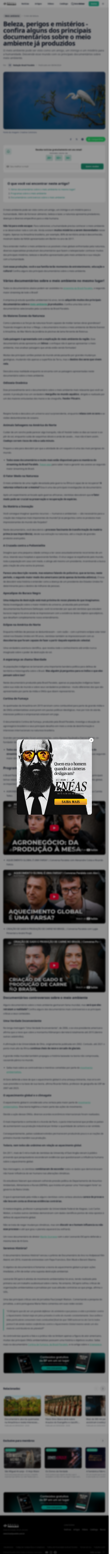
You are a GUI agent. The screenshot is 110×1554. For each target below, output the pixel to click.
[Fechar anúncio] (91, 740)
